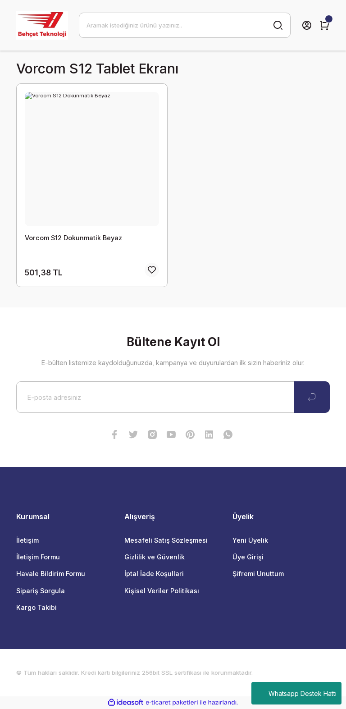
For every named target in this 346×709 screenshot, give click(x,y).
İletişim (27, 540)
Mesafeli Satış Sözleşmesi (166, 540)
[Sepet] (324, 25)
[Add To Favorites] (152, 270)
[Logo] (42, 25)
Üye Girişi (248, 557)
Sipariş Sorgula (40, 591)
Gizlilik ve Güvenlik (154, 557)
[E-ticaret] (172, 702)
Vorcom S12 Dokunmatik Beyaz (73, 238)
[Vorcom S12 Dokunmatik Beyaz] (92, 159)
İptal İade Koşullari (154, 573)
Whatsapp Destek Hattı (303, 693)
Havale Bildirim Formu (50, 573)
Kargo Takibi (36, 607)
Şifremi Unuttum (258, 573)
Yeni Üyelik (250, 540)
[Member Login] (306, 25)
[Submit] (312, 397)
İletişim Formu (38, 557)
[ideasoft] (126, 703)
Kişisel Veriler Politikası (161, 591)
